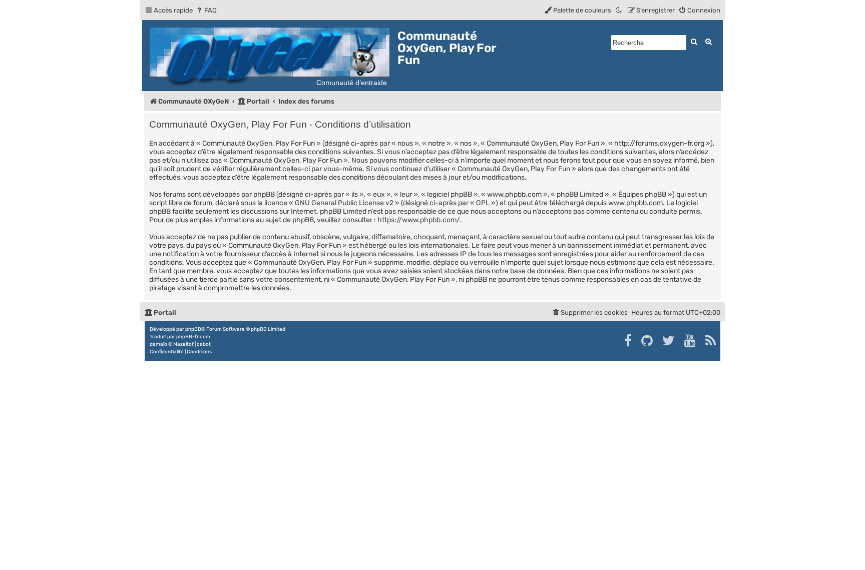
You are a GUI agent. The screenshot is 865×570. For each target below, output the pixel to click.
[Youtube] (690, 341)
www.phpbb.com (635, 203)
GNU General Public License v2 (344, 203)
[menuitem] (206, 10)
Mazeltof (183, 344)
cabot (204, 344)
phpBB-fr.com (193, 337)
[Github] (647, 341)
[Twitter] (669, 341)
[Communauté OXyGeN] (271, 56)
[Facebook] (628, 341)
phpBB (193, 329)
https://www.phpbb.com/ (418, 220)
